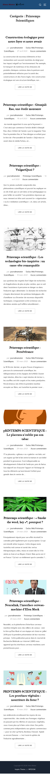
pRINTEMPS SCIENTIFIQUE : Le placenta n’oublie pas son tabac (25, 435)
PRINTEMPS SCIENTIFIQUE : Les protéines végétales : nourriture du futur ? (25, 696)
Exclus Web (30, 47)
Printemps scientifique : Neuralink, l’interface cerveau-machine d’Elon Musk (25, 605)
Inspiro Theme (20, 769)
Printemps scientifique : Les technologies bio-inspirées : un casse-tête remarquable (25, 261)
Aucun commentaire (38, 51)
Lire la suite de (26, 87)
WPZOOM (31, 769)
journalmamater (16, 47)
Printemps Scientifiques (32, 176)
